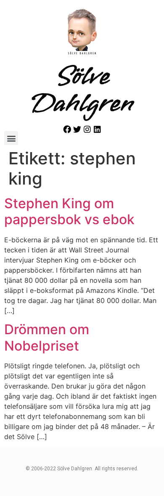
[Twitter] (77, 129)
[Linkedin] (97, 129)
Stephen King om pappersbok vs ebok (69, 211)
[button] (11, 138)
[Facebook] (67, 129)
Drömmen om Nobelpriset (46, 337)
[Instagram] (87, 129)
